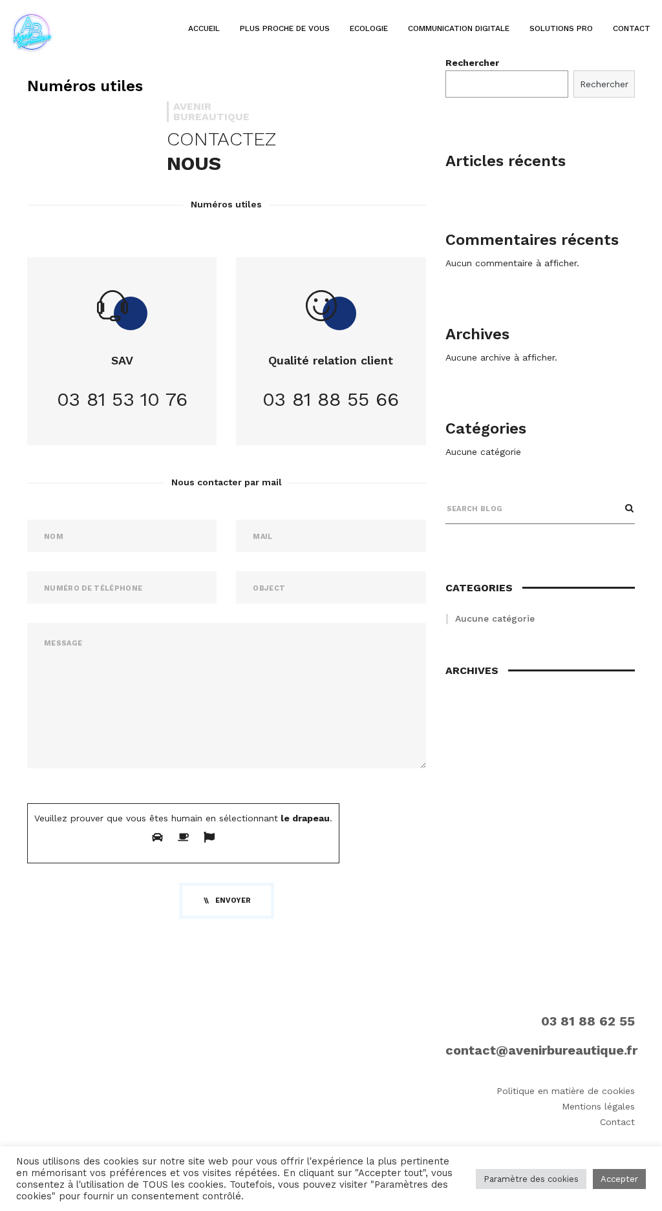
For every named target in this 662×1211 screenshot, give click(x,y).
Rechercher (604, 84)
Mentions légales (598, 1106)
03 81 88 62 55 (588, 1021)
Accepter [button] (619, 1179)
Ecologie (369, 28)
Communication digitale (458, 28)
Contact (631, 28)
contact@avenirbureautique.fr (541, 1050)
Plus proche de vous (285, 28)
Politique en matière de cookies (565, 1091)
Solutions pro (561, 28)
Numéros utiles (85, 86)
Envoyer (233, 900)
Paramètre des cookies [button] (531, 1179)
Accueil (204, 28)
